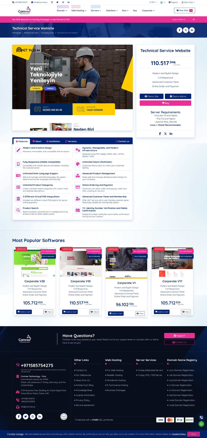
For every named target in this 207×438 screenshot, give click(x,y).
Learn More (177, 19)
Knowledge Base (84, 390)
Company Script (47, 33)
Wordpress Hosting (116, 380)
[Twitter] (57, 2)
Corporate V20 (35, 281)
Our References (83, 375)
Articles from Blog (84, 385)
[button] (162, 2)
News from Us (83, 380)
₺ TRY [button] (152, 2)
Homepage (16, 33)
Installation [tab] (54, 141)
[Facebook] (52, 2)
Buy (166, 103)
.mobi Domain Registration (182, 400)
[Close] (193, 19)
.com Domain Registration (181, 370)
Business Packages (116, 390)
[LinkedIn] (68, 2)
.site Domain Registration (181, 395)
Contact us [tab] (123, 141)
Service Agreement (85, 405)
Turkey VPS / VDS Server (150, 375)
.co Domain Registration (180, 390)
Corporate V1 (126, 283)
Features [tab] (23, 141)
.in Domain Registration (180, 385)
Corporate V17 (172, 281)
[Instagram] (63, 2)
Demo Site (152, 96)
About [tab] (38, 141)
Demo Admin (179, 96)
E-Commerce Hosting (117, 385)
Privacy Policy (83, 400)
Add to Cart (25, 312)
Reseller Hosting (115, 375)
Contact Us (181, 342)
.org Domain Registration (181, 380)
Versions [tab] (72, 141)
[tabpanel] (72, 180)
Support (180, 335)
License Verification (85, 395)
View (49, 312)
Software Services (31, 33)
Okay (193, 434)
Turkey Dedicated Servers (150, 370)
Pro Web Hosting (115, 370)
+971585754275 (37, 365)
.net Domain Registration (181, 375)
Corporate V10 (81, 281)
